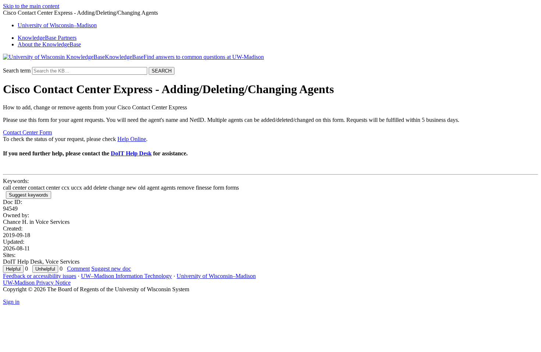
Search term (17, 70)
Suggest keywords (28, 195)
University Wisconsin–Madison (57, 25)
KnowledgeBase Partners (47, 38)
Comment (78, 268)
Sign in (11, 302)
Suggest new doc (111, 268)
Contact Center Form (27, 132)
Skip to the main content (31, 6)
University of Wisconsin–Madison (216, 276)
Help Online (131, 139)
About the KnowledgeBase (49, 44)
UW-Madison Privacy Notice (37, 282)
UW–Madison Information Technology (126, 276)
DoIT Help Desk (131, 153)
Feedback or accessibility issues (39, 276)
